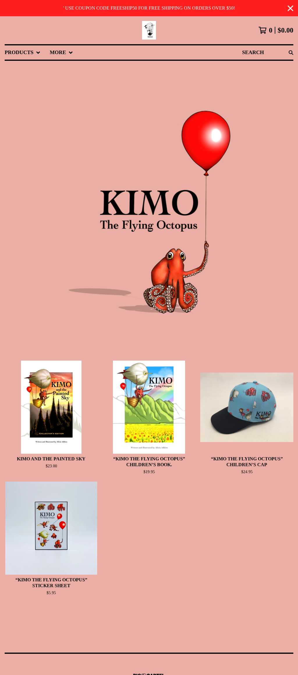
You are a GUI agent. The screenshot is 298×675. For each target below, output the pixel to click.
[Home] (149, 30)
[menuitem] (22, 52)
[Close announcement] (290, 8)
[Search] (291, 52)
